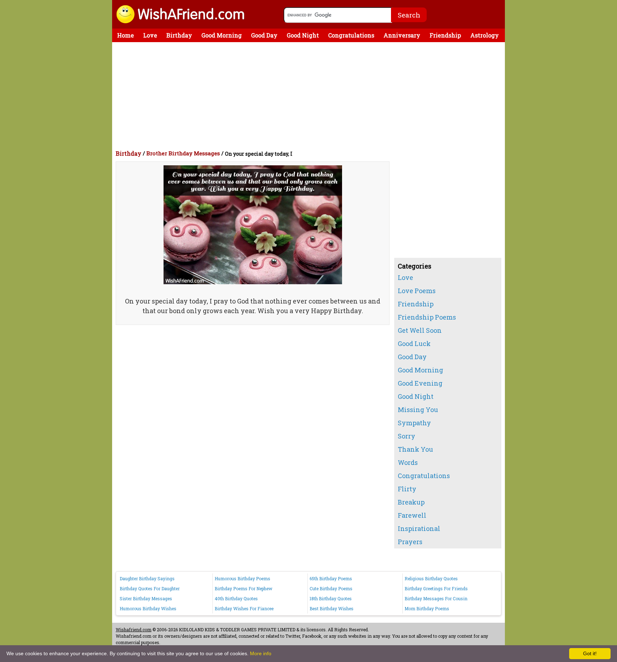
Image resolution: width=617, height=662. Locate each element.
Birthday (179, 35)
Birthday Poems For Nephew (243, 588)
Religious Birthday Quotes (431, 578)
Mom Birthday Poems (427, 608)
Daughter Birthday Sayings (147, 578)
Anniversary (401, 35)
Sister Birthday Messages (146, 598)
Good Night (303, 35)
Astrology (484, 35)
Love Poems (417, 290)
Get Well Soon (420, 330)
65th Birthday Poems (331, 578)
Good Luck (414, 343)
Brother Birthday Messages (183, 153)
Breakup (411, 502)
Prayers (410, 541)
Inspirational (419, 528)
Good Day (264, 35)
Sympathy (414, 422)
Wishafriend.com (133, 629)
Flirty (407, 489)
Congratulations (351, 35)
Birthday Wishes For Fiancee (244, 608)
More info (260, 653)
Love (150, 35)
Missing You (418, 409)
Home (125, 35)
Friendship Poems (427, 317)
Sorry (406, 436)
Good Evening (420, 383)
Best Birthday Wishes (331, 608)
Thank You (415, 449)
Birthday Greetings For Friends (436, 588)
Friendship (445, 35)
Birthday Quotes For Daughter (150, 588)
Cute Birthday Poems (331, 588)
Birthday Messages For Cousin (436, 598)
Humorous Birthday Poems (242, 578)
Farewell (412, 515)
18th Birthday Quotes (331, 598)
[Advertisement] (310, 96)
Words (408, 462)
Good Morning (221, 35)
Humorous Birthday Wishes (148, 608)
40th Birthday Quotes (236, 598)
